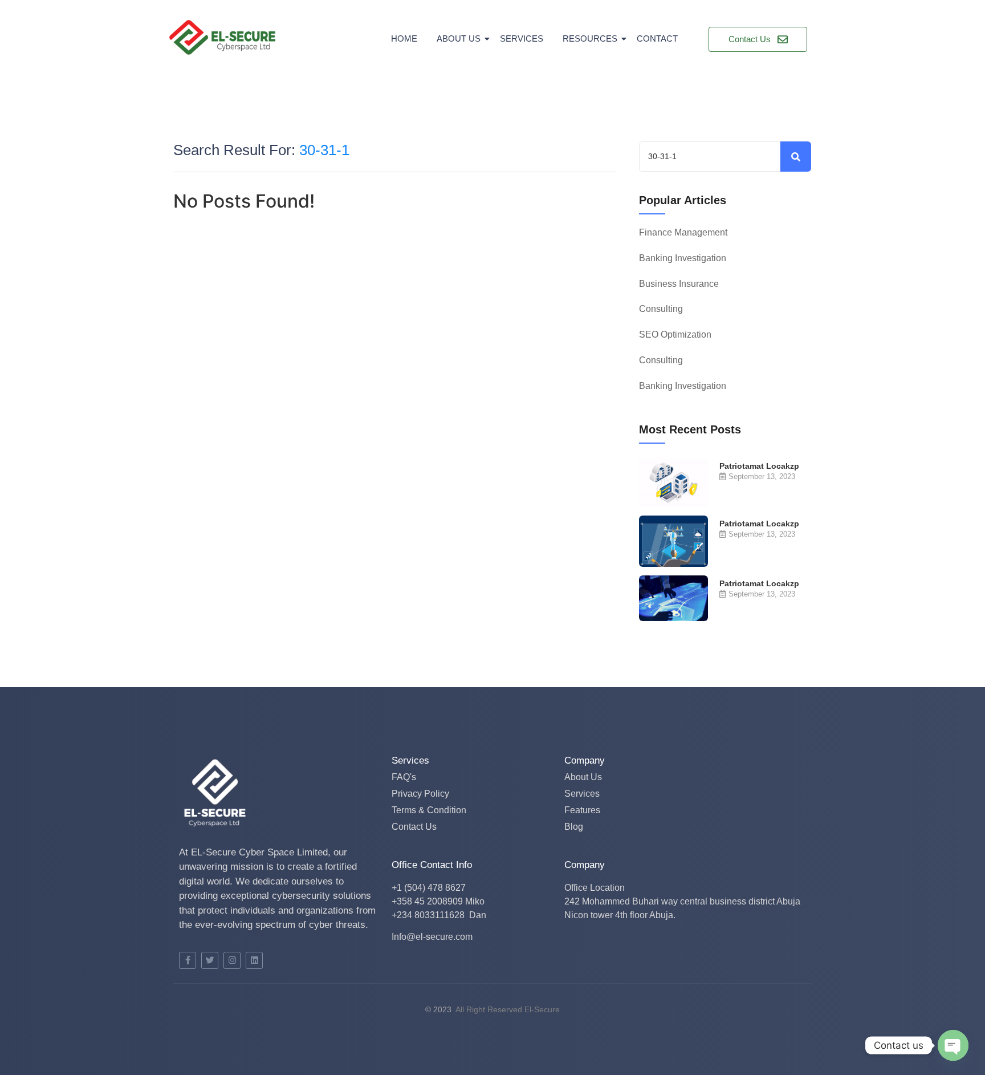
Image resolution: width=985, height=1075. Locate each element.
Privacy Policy (420, 793)
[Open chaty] (953, 1045)
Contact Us (414, 826)
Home (404, 38)
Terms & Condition (429, 810)
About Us (459, 38)
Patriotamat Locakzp (759, 465)
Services (521, 38)
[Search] (795, 156)
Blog (573, 826)
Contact (657, 38)
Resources (590, 38)
